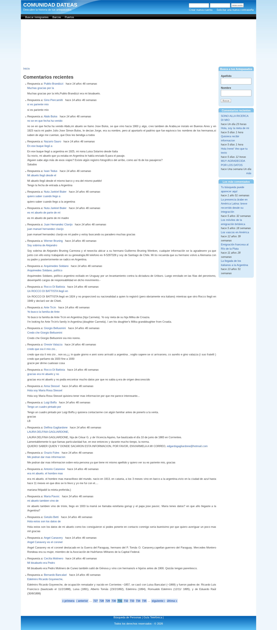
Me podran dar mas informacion (46, 457)
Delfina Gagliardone (55, 427)
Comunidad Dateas (50, 5)
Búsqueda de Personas (127, 617)
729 (107, 600)
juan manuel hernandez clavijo (45, 228)
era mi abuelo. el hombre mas (45, 473)
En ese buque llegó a (39, 146)
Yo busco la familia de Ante (43, 311)
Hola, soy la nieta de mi (235, 128)
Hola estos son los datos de (44, 521)
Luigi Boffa (50, 402)
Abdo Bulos (50, 116)
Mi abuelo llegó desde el (41, 175)
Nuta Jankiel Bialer (55, 191)
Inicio (26, 68)
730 (114, 600)
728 (101, 600)
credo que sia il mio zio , (42, 349)
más (248, 173)
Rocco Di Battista (54, 286)
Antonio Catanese (54, 469)
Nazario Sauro (52, 141)
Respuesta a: (35, 83)
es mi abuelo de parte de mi (43, 212)
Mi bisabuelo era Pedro (41, 562)
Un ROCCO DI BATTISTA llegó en (47, 291)
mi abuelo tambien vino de (43, 500)
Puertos (69, 17)
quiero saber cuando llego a (43, 196)
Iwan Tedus (50, 171)
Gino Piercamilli (53, 100)
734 (138, 600)
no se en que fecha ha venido (44, 120)
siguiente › (158, 600)
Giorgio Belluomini (55, 328)
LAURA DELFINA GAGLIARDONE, (48, 431)
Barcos (56, 17)
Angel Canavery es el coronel (45, 542)
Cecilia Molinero (53, 558)
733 (132, 600)
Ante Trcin (50, 307)
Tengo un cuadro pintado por (44, 406)
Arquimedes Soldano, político (44, 270)
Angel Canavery (53, 537)
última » (172, 600)
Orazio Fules (51, 452)
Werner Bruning (53, 240)
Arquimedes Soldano (56, 266)
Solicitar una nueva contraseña (235, 9)
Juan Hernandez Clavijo (58, 224)
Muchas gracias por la (40, 88)
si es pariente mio (38, 104)
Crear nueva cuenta (200, 9)
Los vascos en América (235, 232)
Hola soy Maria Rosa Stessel (44, 390)
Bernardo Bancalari (55, 574)
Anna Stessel (52, 386)
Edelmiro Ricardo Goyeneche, (45, 579)
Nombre (226, 87)
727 (95, 600)
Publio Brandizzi (53, 83)
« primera (68, 600)
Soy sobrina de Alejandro (42, 245)
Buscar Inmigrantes (37, 17)
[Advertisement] (138, 43)
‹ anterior (82, 600)
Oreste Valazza (53, 344)
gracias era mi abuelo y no (43, 374)
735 (144, 600)
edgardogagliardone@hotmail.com (187, 446)
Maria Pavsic (52, 496)
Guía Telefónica (152, 617)
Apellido (226, 76)
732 (126, 600)
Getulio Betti (51, 517)
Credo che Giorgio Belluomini (44, 332)
